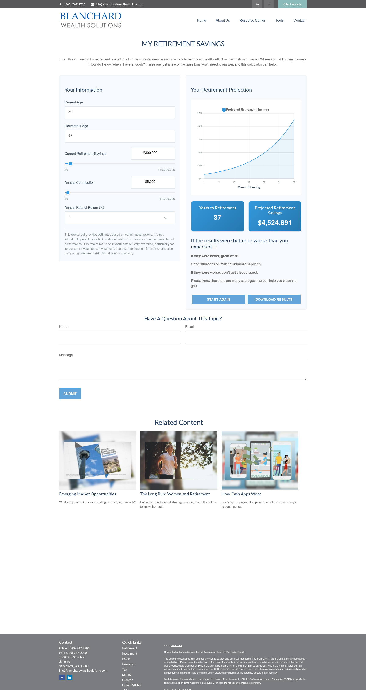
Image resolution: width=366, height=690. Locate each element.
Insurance (129, 664)
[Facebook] (269, 4)
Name (63, 326)
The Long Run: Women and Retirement (175, 494)
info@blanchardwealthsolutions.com (120, 4)
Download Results (274, 299)
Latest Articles (131, 685)
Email (189, 326)
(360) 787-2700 (74, 4)
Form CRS (176, 645)
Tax (124, 669)
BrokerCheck (238, 651)
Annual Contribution (80, 182)
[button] (201, 20)
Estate (126, 659)
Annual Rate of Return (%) (84, 207)
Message (66, 354)
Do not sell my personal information (242, 682)
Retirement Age (76, 125)
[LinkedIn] (257, 4)
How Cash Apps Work (241, 494)
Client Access (292, 4)
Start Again (218, 299)
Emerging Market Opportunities (87, 494)
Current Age (74, 102)
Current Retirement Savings (85, 153)
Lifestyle (127, 680)
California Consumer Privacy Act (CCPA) (271, 679)
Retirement (129, 648)
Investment (129, 653)
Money (126, 674)
